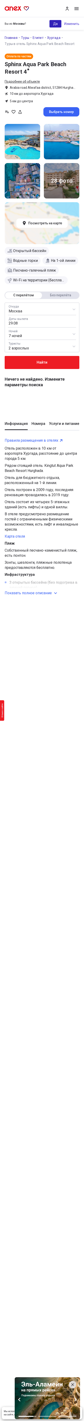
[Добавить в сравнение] (7, 111)
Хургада (53, 38)
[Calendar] (42, 321)
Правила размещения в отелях (31, 440)
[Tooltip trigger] (20, 111)
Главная (11, 38)
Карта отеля (15, 536)
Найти (42, 362)
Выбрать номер (61, 112)
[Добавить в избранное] (13, 111)
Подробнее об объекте (22, 81)
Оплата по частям (19, 56)
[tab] (16, 425)
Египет (38, 38)
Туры (25, 38)
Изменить (71, 24)
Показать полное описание (28, 593)
